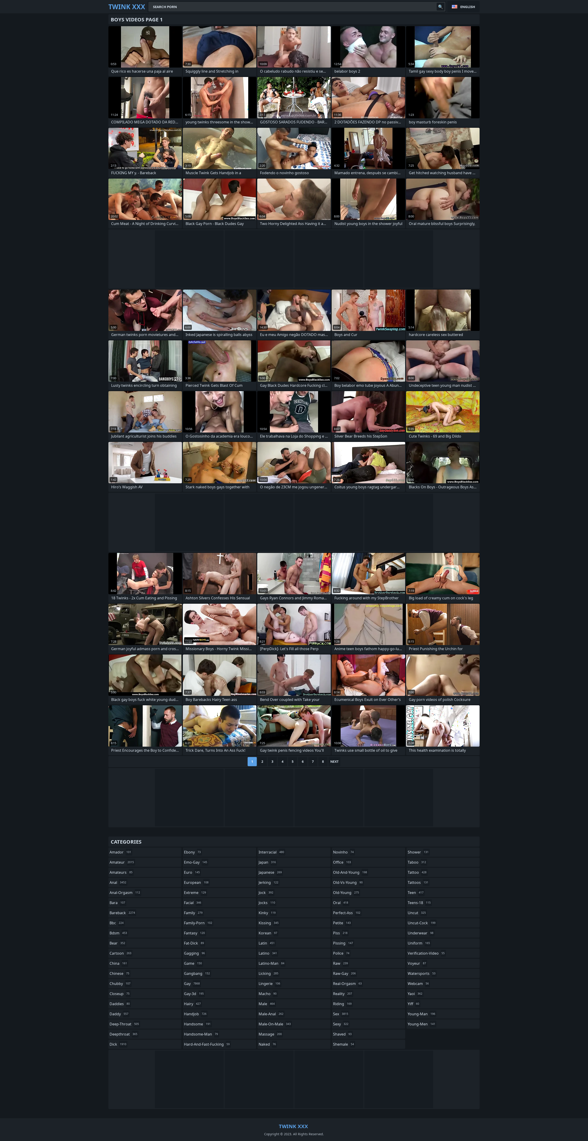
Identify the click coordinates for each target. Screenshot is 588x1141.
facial (192, 902)
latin (267, 943)
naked (267, 1044)
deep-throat (124, 1024)
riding (342, 1003)
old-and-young (350, 872)
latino (268, 953)
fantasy (194, 933)
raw (340, 963)
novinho (343, 852)
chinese (119, 973)
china (118, 963)
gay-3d (194, 993)
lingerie (269, 983)
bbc (117, 922)
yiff (413, 1003)
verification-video (426, 953)
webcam (418, 983)
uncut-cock (421, 922)
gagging (194, 953)
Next (334, 761)
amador (120, 852)
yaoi (415, 993)
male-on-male (275, 1024)
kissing (269, 922)
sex (340, 1013)
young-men (421, 1024)
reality (342, 993)
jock (266, 892)
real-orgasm (347, 983)
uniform (419, 943)
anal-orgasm (125, 892)
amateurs (121, 872)
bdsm (118, 933)
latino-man (271, 963)
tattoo (417, 872)
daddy (119, 1013)
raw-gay (344, 973)
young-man (421, 1013)
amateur (122, 862)
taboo (417, 862)
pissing (343, 943)
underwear (420, 933)
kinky (267, 912)
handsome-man (201, 1034)
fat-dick (194, 943)
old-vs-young (348, 882)
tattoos (418, 882)
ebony (192, 852)
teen (416, 892)
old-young (346, 892)
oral (340, 902)
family (193, 912)
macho (268, 993)
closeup (120, 993)
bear (117, 943)
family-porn (198, 922)
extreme (195, 892)
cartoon (120, 953)
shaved (342, 1034)
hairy (192, 1003)
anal (118, 882)
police (341, 953)
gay (192, 983)
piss (340, 933)
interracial (271, 852)
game (193, 963)
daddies (120, 1003)
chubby (120, 983)
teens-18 (419, 902)
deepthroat (123, 1034)
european (196, 882)
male (267, 1003)
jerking (268, 882)
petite (342, 922)
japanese (270, 872)
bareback (122, 912)
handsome (197, 1024)
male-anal (271, 1013)
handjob (195, 1013)
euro (192, 872)
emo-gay (195, 862)
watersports (421, 973)
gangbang (197, 973)
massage (270, 1034)
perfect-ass (346, 912)
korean (268, 933)
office (342, 862)
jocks (267, 902)
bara (117, 902)
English (467, 6)
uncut (417, 912)
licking (268, 973)
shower (418, 852)
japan (267, 862)
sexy (340, 1024)
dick (118, 1044)
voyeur (417, 963)
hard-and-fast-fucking (207, 1044)
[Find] (440, 7)
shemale (343, 1044)
